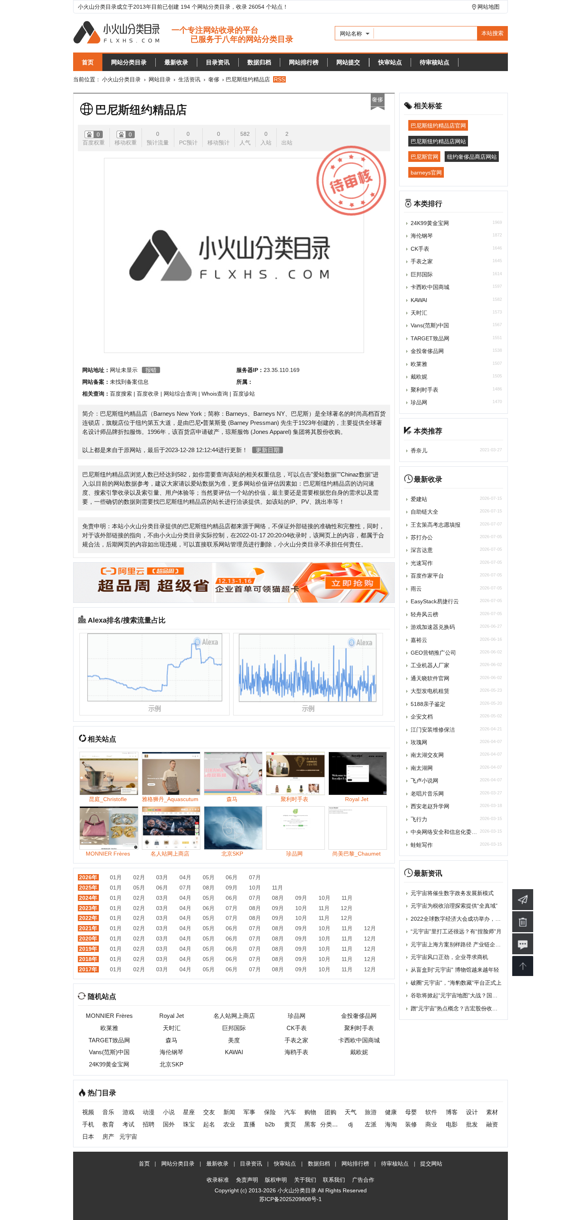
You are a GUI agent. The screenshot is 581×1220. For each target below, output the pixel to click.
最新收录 (176, 62)
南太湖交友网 (427, 755)
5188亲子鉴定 (428, 704)
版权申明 (276, 1180)
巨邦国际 (234, 1028)
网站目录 (160, 79)
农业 (229, 1124)
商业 (431, 1124)
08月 (209, 887)
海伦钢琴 (171, 1052)
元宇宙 (128, 1136)
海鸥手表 (296, 1052)
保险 (270, 1112)
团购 (330, 1112)
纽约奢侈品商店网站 (472, 157)
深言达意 (422, 550)
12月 (347, 908)
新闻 (229, 1112)
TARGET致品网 (109, 1040)
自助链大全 (424, 512)
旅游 (371, 1112)
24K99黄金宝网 (109, 1064)
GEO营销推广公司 (433, 652)
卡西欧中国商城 (359, 1040)
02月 (139, 877)
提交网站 (431, 1163)
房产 (108, 1136)
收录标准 (218, 1180)
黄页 (290, 1124)
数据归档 (259, 62)
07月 (255, 877)
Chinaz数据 (356, 474)
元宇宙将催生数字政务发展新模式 (452, 893)
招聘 (149, 1124)
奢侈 (213, 79)
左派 (371, 1124)
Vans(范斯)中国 (109, 1052)
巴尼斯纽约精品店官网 (438, 125)
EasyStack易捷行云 (435, 601)
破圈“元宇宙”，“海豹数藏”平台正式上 (456, 983)
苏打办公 (422, 537)
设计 (472, 1112)
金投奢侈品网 (359, 1015)
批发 (472, 1124)
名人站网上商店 (234, 1015)
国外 (169, 1124)
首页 (88, 62)
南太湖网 (422, 768)
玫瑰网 (419, 742)
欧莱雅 (109, 1028)
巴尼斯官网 (424, 157)
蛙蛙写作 (422, 845)
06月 (232, 877)
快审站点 (390, 62)
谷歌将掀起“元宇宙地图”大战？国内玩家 (460, 995)
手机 (88, 1124)
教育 (108, 1124)
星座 (189, 1112)
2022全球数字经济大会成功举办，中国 (458, 919)
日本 (88, 1136)
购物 (310, 1112)
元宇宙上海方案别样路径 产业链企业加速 (461, 944)
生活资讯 (189, 79)
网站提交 (348, 62)
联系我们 (334, 1180)
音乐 (108, 1112)
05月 (209, 877)
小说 (169, 1112)
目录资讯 (218, 62)
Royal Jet (171, 1015)
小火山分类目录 (121, 79)
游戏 (128, 1112)
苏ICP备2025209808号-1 (290, 1199)
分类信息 (330, 1124)
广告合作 (363, 1180)
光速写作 (422, 563)
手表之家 (296, 1040)
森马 (171, 1040)
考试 (128, 1124)
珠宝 (189, 1124)
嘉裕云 (419, 640)
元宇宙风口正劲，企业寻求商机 (449, 957)
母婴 (411, 1112)
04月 (185, 877)
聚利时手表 (359, 1028)
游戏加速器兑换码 (433, 627)
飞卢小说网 (424, 780)
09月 (232, 887)
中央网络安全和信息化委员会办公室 (455, 832)
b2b (270, 1124)
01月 (116, 877)
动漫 (149, 1112)
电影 (452, 1124)
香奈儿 (419, 450)
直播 (249, 1124)
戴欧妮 (359, 1052)
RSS (279, 79)
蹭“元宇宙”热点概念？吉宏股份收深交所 (460, 1008)
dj (350, 1124)
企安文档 (422, 716)
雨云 (416, 589)
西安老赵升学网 (430, 806)
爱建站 (419, 499)
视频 (88, 1112)
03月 (162, 877)
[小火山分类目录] (183, 33)
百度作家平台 (427, 575)
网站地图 (488, 7)
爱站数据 (325, 474)
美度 (234, 1040)
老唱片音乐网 (427, 793)
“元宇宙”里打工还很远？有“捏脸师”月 (456, 931)
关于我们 (305, 1180)
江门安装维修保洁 (433, 729)
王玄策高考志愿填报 (435, 525)
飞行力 (419, 819)
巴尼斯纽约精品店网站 (438, 141)
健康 (391, 1112)
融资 (492, 1124)
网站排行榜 (304, 62)
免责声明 (247, 1180)
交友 (209, 1112)
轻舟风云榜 (424, 614)
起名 (209, 1124)
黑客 (310, 1124)
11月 (277, 887)
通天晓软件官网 (430, 678)
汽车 (290, 1112)
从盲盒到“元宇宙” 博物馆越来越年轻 (455, 970)
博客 (452, 1112)
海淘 (391, 1124)
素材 (492, 1112)
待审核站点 (434, 62)
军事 (249, 1112)
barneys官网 (426, 172)
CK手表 (297, 1028)
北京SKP (171, 1064)
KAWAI (234, 1052)
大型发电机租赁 (430, 691)
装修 (411, 1124)
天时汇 (172, 1028)
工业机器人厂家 (430, 665)
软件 (431, 1112)
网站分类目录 (129, 62)
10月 (255, 887)
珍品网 (297, 1015)
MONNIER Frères (109, 1015)
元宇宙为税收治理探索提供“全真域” (454, 906)
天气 (351, 1112)
